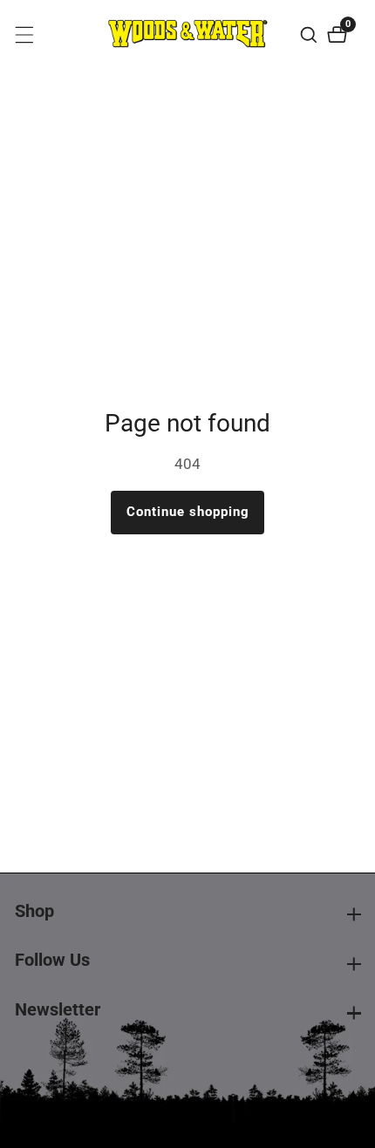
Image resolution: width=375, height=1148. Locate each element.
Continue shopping (187, 512)
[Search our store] (311, 35)
